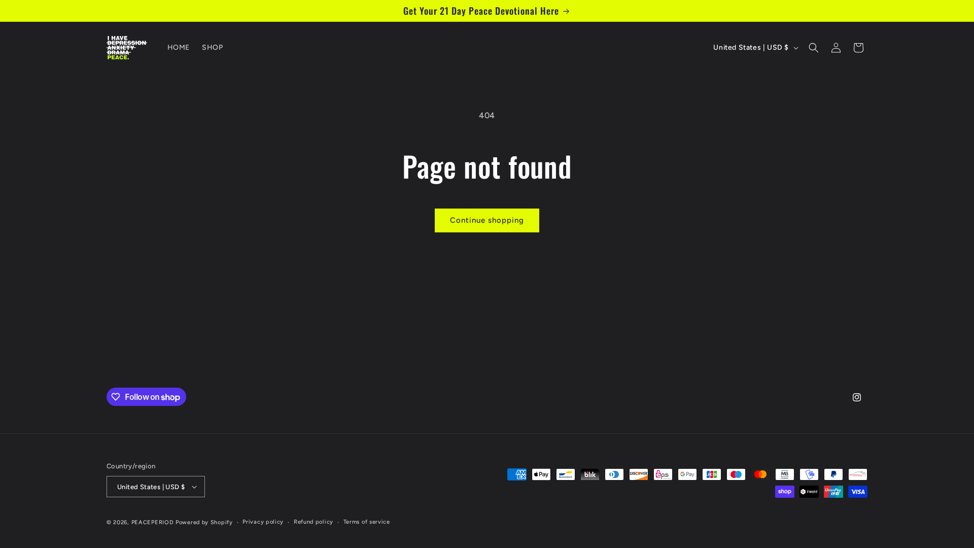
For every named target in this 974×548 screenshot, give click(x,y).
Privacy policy (263, 522)
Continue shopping (487, 220)
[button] (814, 48)
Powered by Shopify (204, 522)
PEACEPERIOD (152, 522)
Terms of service (366, 522)
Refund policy (313, 522)
